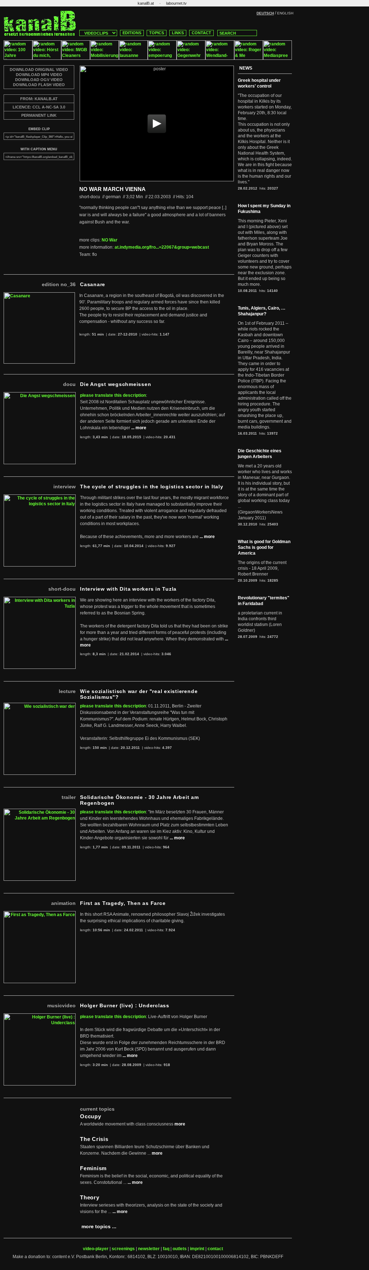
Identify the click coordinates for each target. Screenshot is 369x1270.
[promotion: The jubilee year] (18, 58)
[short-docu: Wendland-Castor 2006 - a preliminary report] (219, 58)
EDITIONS (132, 33)
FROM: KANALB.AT (39, 99)
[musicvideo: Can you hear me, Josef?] (46, 58)
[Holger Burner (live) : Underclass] (40, 1016)
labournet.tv (176, 3)
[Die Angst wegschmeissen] (40, 395)
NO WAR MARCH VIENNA (112, 189)
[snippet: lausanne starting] (133, 58)
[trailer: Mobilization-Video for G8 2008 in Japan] (104, 58)
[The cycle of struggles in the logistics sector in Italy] (40, 497)
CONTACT (201, 33)
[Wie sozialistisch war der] (40, 705)
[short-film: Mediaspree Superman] (277, 58)
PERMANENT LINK (39, 115)
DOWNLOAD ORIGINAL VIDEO (39, 69)
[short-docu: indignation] (162, 58)
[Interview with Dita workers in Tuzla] (40, 599)
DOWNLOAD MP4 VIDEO (39, 74)
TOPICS (156, 33)
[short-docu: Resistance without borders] (191, 58)
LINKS (178, 33)
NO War (109, 240)
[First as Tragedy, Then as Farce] (40, 913)
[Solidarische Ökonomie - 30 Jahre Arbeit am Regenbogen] (40, 811)
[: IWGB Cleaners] (75, 58)
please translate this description (113, 395)
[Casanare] (39, 295)
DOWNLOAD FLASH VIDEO (39, 85)
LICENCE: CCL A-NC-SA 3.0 (39, 107)
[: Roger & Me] (248, 58)
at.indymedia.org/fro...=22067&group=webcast (162, 247)
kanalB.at (146, 3)
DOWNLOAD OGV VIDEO (39, 79)
